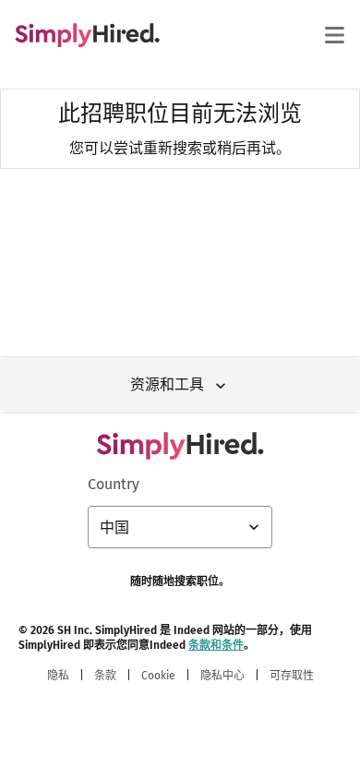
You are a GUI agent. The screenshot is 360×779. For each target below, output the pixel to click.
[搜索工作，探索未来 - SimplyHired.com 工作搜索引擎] (87, 35)
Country (113, 484)
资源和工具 (167, 384)
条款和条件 (216, 645)
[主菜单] (334, 35)
